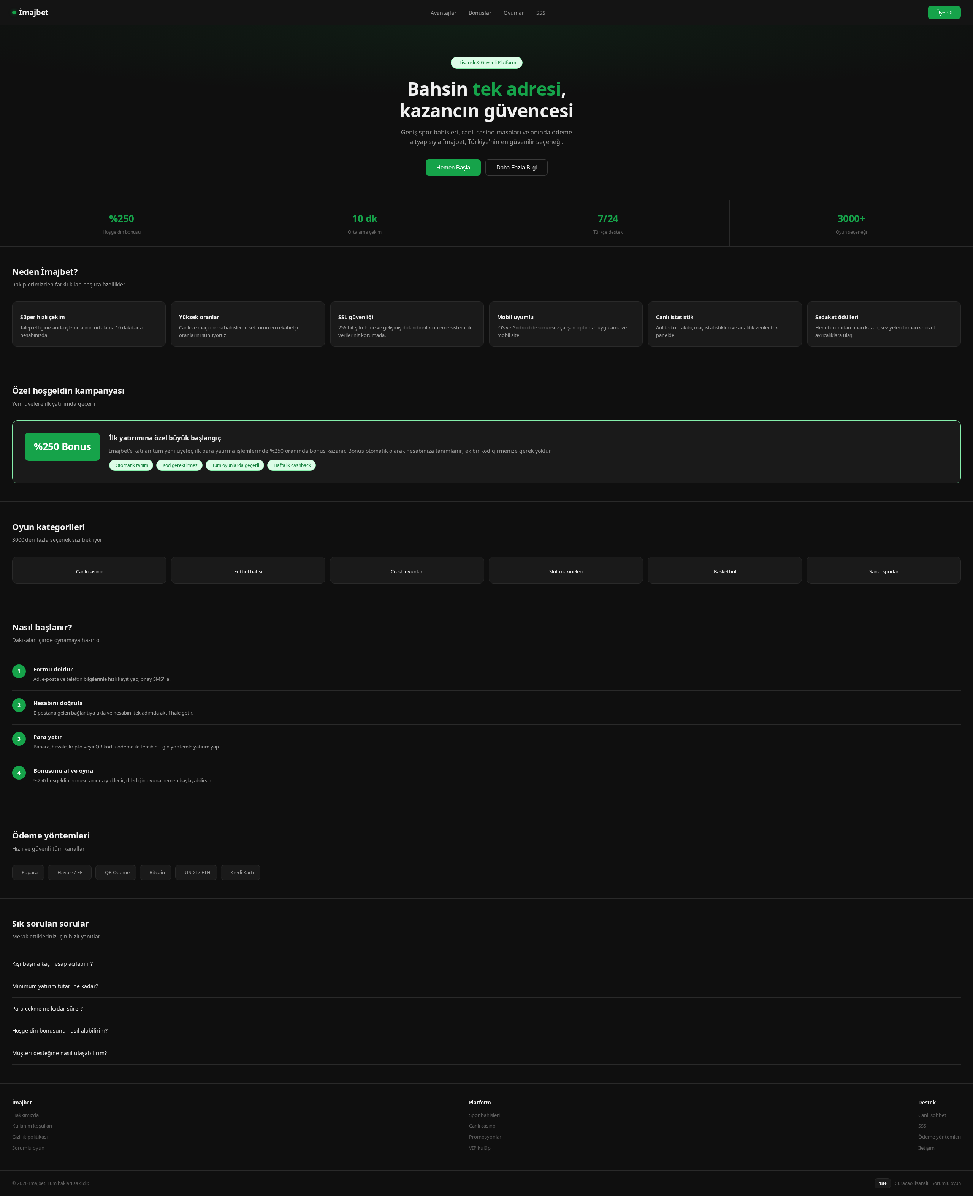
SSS (540, 12)
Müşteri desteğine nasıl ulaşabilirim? (59, 1053)
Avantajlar (443, 12)
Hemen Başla (453, 167)
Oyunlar (514, 12)
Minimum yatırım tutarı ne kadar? (55, 986)
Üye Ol (944, 12)
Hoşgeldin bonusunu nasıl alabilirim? (60, 1030)
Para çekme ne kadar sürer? (47, 1008)
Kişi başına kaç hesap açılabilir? (52, 963)
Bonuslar (480, 12)
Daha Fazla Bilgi (516, 167)
